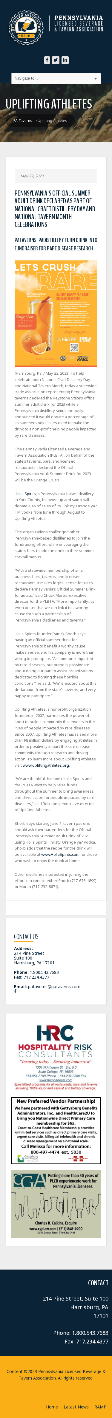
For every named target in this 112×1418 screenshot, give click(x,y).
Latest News (76, 1407)
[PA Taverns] (56, 18)
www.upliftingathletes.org (46, 765)
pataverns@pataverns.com (54, 986)
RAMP (100, 1407)
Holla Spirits (25, 493)
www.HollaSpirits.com (60, 854)
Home (52, 1407)
